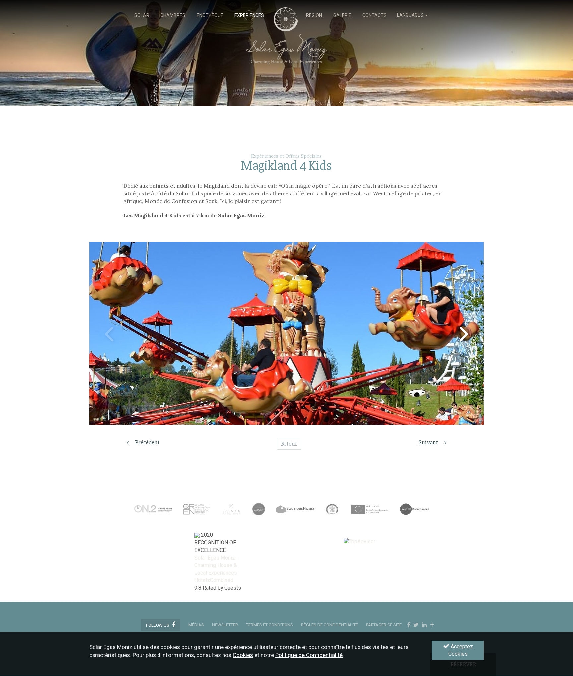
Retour (289, 443)
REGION (314, 15)
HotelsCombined (213, 580)
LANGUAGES (410, 15)
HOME (285, 15)
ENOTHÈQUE (210, 15)
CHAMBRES (172, 15)
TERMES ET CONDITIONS (269, 624)
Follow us (158, 625)
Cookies (243, 655)
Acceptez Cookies (460, 650)
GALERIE (342, 15)
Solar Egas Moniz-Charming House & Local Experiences (215, 565)
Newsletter (225, 624)
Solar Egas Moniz (287, 10)
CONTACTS (374, 15)
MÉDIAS (196, 624)
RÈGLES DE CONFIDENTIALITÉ (329, 624)
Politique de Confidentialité (309, 655)
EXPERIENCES (249, 15)
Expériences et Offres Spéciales (286, 156)
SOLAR (141, 15)
